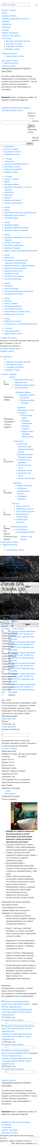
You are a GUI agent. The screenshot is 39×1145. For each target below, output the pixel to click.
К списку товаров (9, 748)
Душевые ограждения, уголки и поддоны (26, 410)
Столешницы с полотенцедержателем (20, 324)
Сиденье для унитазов (14, 314)
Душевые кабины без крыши (16, 227)
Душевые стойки (11, 273)
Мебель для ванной (10, 33)
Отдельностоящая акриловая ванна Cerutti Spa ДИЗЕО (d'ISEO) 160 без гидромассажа (17, 1012)
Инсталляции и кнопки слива (16, 311)
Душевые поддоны (12, 248)
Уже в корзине (17, 1020)
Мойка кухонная (11, 288)
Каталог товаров (9, 10)
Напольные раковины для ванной (18, 291)
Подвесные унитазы (13, 306)
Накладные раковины (13, 294)
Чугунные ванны (11, 218)
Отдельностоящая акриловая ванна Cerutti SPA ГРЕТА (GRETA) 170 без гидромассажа (17, 1036)
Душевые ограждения (13, 245)
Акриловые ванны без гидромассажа (20, 212)
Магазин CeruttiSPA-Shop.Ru (18, 41)
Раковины (6, 27)
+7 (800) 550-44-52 (10, 63)
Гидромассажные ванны (14, 215)
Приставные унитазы (13, 309)
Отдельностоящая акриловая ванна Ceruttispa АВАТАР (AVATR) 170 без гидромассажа (17, 1061)
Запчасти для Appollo (11, 36)
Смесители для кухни (13, 271)
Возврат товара (13, 49)
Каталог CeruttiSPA (10, 1130)
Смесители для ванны (13, 276)
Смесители (6, 24)
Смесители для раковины (15, 268)
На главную (6, 1125)
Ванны (4, 13)
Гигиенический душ (12, 279)
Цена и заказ (18, 629)
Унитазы (5, 30)
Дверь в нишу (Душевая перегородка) (20, 250)
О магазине (6, 38)
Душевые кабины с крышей (16, 230)
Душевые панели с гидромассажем (19, 265)
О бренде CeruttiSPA (14, 46)
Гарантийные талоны (15, 56)
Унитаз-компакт (11, 303)
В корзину (6, 1020)
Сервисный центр (9, 53)
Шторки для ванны (12, 242)
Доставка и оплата (14, 44)
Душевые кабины (9, 16)
